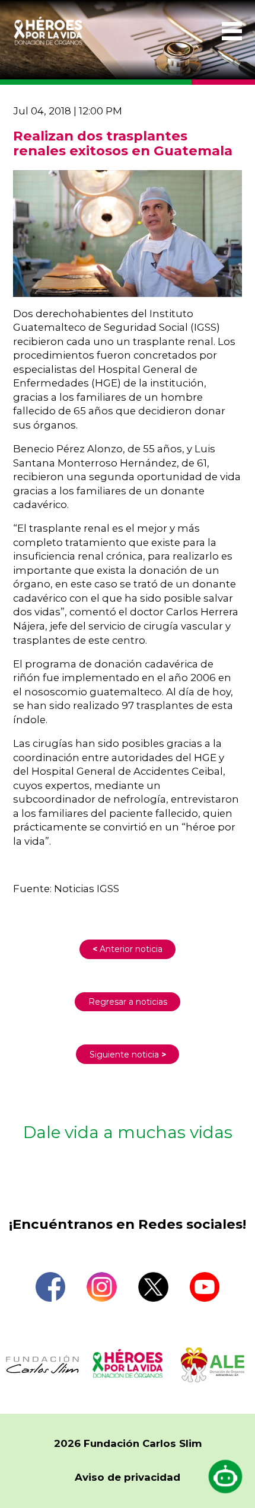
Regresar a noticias (127, 1001)
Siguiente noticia (128, 1054)
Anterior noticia (127, 949)
